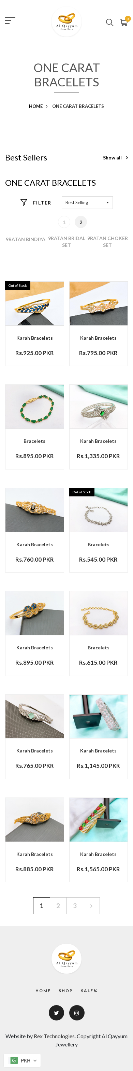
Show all (113, 157)
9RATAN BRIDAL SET (66, 241)
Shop (66, 990)
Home (36, 106)
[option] (25, 239)
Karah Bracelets (34, 338)
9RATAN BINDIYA (25, 239)
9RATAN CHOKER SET (107, 241)
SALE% (89, 990)
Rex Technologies (54, 1036)
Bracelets (34, 441)
